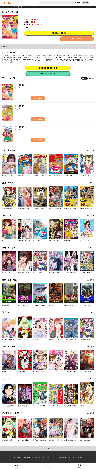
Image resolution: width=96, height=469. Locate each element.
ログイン (77, 2)
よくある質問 (18, 457)
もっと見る (90, 150)
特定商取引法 (36, 457)
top (3, 7)
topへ (48, 448)
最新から (91, 78)
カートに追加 (76, 39)
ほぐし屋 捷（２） (21, 106)
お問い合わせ (62, 457)
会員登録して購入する (59, 33)
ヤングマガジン (37, 25)
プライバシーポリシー (49, 457)
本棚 (79, 467)
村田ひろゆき (34, 19)
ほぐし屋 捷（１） (21, 85)
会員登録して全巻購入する (48, 68)
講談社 (32, 22)
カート (48, 467)
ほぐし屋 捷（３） (21, 127)
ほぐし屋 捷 (18, 7)
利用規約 (27, 457)
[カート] (92, 3)
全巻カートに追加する (48, 74)
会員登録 (85, 2)
